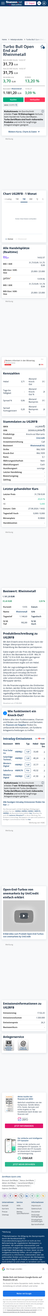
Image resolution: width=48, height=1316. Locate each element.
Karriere (5, 1209)
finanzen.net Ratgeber (16, 725)
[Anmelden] (44, 3)
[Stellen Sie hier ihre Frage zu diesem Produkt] (23, 1045)
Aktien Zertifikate (9, 1183)
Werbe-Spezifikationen (23, 1213)
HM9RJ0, (6, 813)
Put (27, 770)
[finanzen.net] (14, 2)
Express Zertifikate (9, 1188)
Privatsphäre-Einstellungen (37, 1220)
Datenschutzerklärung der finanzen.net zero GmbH (19, 1312)
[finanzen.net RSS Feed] (43, 1196)
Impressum (36, 1206)
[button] (30, 3)
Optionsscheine (23, 1186)
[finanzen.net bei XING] (32, 1196)
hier (30, 813)
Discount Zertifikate (10, 1180)
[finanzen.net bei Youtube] (16, 1196)
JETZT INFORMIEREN (24, 1126)
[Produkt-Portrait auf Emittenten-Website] (8, 1050)
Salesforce (8, 770)
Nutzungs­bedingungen (36, 1216)
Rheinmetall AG (18, 89)
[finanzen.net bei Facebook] (10, 1196)
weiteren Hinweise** (16, 815)
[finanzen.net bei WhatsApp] (37, 1196)
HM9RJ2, (18, 811)
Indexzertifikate (8, 1186)
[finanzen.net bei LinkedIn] (26, 1196)
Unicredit (40, 438)
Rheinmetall (21, 611)
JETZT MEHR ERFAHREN (24, 1164)
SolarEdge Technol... (8, 758)
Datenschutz (36, 1209)
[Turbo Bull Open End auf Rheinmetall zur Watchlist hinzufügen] (42, 47)
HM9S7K (19, 770)
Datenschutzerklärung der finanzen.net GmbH (22, 1310)
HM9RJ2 (18, 751)
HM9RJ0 (18, 776)
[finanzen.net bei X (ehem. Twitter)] (21, 1196)
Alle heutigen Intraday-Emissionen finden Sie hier (24, 803)
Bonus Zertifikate (27, 1180)
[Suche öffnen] (39, 3)
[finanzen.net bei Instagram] (5, 1196)
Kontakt (5, 1206)
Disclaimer (35, 1212)
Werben (20, 1209)
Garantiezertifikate (25, 1183)
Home (4, 39)
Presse (4, 1212)
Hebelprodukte (16, 39)
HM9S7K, (37, 811)
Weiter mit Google (24, 1294)
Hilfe (18, 1206)
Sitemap (5, 1215)
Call (27, 751)
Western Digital (7, 764)
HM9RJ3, (25, 811)
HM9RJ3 (18, 758)
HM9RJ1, (31, 811)
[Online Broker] (14, 4)
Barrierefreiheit (37, 1225)
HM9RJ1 (18, 764)
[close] (43, 1269)
